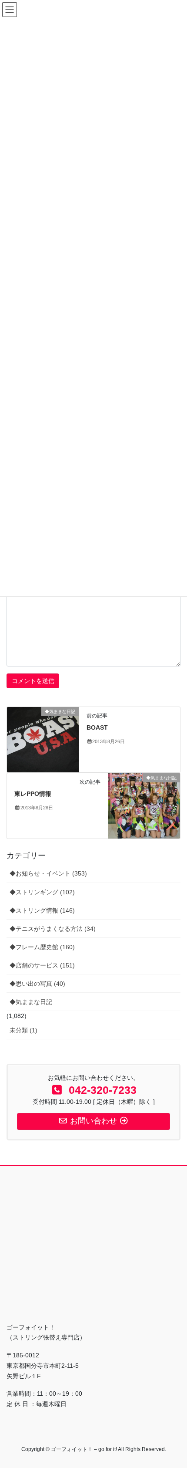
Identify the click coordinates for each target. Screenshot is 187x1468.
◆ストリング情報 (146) (42, 910)
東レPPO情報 (32, 793)
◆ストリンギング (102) (42, 892)
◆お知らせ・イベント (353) (48, 873)
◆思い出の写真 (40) (37, 983)
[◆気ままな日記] (43, 739)
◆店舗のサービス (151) (42, 965)
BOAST (97, 727)
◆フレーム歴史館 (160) (42, 947)
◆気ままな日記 (31, 1001)
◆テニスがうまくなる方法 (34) (53, 928)
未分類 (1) (23, 1030)
